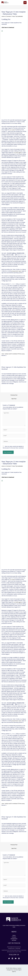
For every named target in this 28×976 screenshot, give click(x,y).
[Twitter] (9, 958)
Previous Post (14, 395)
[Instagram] (19, 958)
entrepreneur (14, 938)
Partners (14, 937)
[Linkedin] (12, 958)
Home (14, 935)
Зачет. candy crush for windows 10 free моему (13, 354)
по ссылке (12, 130)
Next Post (14, 398)
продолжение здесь (17, 271)
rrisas (13, 16)
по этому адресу (18, 152)
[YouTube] (15, 958)
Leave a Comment (6, 16)
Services (14, 940)
